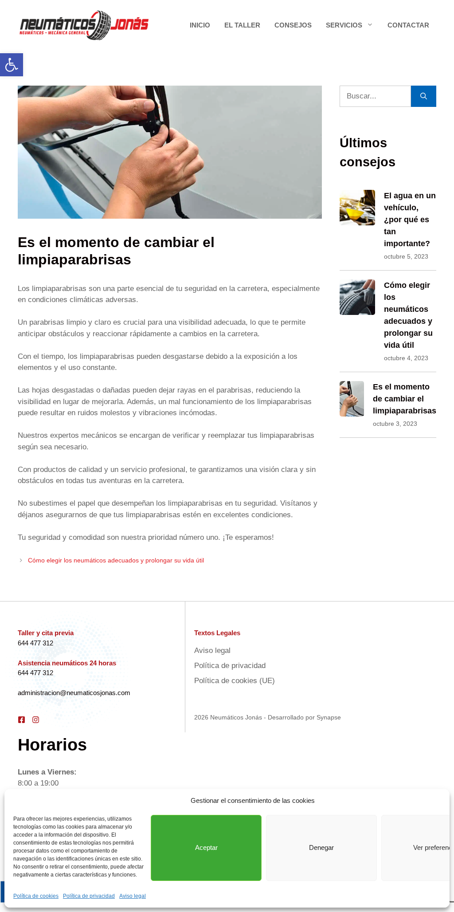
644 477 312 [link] (35, 643)
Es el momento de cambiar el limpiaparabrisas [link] (404, 398)
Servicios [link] (344, 25)
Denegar (321, 847)
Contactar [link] (408, 25)
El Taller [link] (242, 25)
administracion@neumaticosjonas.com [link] (74, 692)
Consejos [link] (293, 25)
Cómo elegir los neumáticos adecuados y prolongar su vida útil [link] (116, 560)
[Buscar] (423, 96)
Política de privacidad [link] (89, 896)
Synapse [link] (329, 717)
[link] (11, 64)
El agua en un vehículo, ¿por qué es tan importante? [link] (410, 219)
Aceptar (206, 847)
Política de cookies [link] (36, 896)
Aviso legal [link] (132, 896)
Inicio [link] (200, 25)
